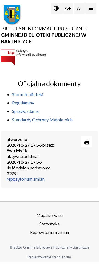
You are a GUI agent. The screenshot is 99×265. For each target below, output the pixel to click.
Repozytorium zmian (49, 232)
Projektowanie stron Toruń (49, 257)
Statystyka (49, 223)
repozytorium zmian (26, 179)
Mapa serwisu (49, 215)
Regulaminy (23, 102)
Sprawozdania (25, 111)
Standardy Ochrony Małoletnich (42, 119)
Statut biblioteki (27, 94)
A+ (68, 8)
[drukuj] (86, 141)
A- (79, 8)
